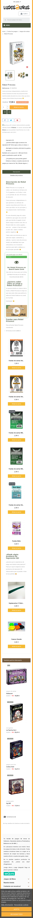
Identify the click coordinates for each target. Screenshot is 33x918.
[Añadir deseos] (5, 112)
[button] (17, 310)
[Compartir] (5, 120)
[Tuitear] (11, 120)
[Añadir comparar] (9, 112)
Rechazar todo (17, 914)
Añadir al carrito (19, 107)
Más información (7, 905)
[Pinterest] (17, 120)
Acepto (16, 909)
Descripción (16, 172)
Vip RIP (8, 803)
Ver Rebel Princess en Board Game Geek (16, 268)
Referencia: (5, 88)
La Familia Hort (11, 730)
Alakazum (9, 693)
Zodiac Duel (10, 766)
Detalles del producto (16, 175)
